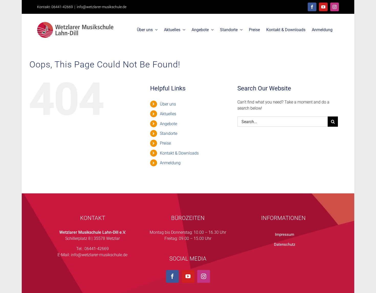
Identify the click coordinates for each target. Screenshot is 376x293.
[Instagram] (203, 276)
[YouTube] (188, 276)
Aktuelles (168, 113)
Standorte (168, 133)
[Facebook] (172, 276)
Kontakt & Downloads (179, 153)
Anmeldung (170, 162)
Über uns (168, 104)
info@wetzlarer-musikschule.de (101, 7)
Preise (165, 143)
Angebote (168, 123)
